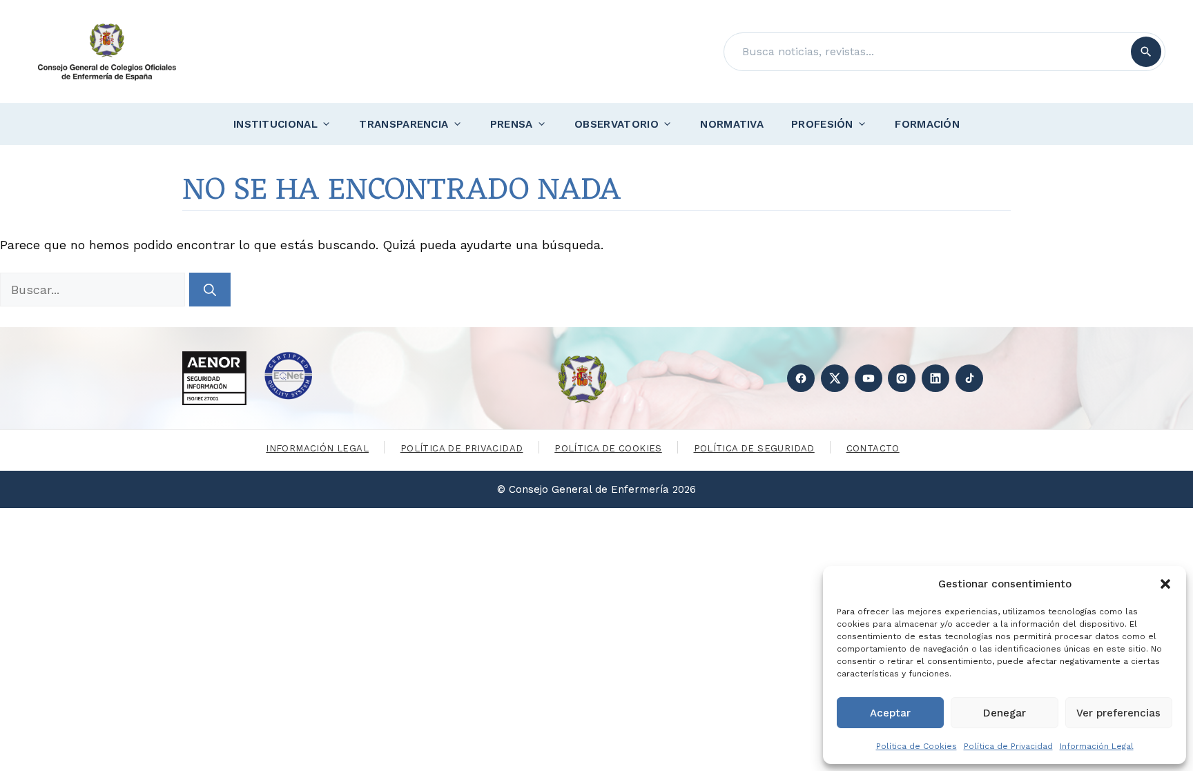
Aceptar (890, 713)
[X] (834, 378)
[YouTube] (868, 378)
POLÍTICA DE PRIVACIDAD (461, 448)
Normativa (732, 124)
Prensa (511, 124)
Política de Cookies (916, 746)
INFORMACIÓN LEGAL (317, 448)
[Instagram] (901, 378)
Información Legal (1097, 746)
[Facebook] (801, 378)
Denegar (1004, 713)
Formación (927, 124)
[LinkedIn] (935, 378)
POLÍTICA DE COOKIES (607, 448)
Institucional (275, 124)
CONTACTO (873, 448)
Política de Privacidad (1008, 746)
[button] (1165, 584)
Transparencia (403, 124)
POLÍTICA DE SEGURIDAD (754, 448)
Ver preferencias (1118, 713)
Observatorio (616, 124)
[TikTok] (969, 378)
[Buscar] (1146, 52)
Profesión (822, 124)
